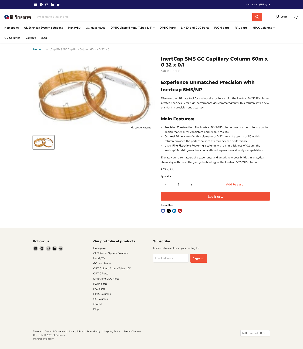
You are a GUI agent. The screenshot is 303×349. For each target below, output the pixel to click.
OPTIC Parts (168, 28)
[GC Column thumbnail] (43, 142)
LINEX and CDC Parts (195, 28)
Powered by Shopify (43, 338)
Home (37, 49)
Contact (31, 38)
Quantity (166, 176)
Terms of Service (132, 331)
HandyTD (74, 28)
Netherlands (256, 4)
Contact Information (55, 331)
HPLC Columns (263, 28)
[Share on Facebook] (163, 211)
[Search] (257, 17)
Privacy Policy (76, 331)
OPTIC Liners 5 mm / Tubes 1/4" (131, 28)
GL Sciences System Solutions (43, 28)
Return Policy (93, 331)
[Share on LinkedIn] (174, 211)
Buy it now (215, 197)
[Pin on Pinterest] (180, 211)
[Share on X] (169, 211)
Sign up (198, 258)
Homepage (11, 28)
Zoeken (37, 331)
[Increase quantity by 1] (191, 184)
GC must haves (95, 28)
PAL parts (241, 28)
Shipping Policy (112, 331)
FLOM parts (222, 28)
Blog (44, 38)
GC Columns (12, 38)
